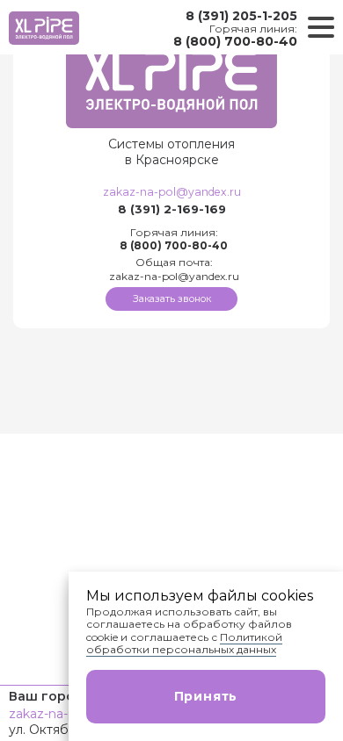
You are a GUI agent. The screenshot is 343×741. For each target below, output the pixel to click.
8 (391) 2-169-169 (172, 209)
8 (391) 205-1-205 (241, 16)
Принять (206, 696)
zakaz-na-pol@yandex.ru (172, 191)
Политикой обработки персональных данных (184, 643)
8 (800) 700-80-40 (235, 41)
